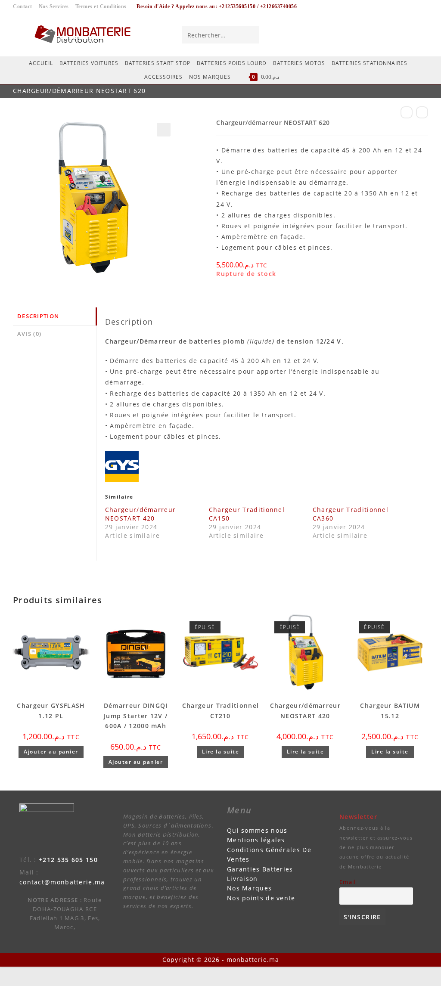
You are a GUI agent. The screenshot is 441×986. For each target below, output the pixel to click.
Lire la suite (220, 751)
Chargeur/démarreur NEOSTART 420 (140, 513)
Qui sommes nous (257, 830)
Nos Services (54, 6)
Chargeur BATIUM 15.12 (390, 710)
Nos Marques (249, 888)
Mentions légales (256, 840)
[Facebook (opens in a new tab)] (388, 34)
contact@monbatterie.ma (62, 882)
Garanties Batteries (260, 869)
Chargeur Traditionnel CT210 (220, 710)
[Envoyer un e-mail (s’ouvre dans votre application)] (420, 34)
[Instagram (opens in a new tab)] (404, 34)
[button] (164, 129)
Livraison (242, 878)
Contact (22, 6)
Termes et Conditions (101, 6)
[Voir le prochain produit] (422, 112)
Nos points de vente (261, 898)
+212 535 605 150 (68, 860)
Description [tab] (38, 316)
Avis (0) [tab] (29, 334)
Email (347, 882)
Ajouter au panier (51, 751)
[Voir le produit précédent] (407, 112)
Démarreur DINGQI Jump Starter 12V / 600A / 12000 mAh (136, 715)
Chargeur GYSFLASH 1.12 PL (51, 710)
